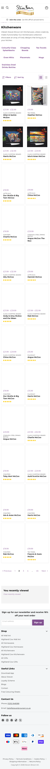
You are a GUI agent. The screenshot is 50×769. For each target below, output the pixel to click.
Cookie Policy (39, 759)
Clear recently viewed (12, 594)
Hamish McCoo (35, 277)
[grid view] (40, 77)
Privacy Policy (8, 759)
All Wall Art (6, 635)
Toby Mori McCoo (11, 476)
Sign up (38, 622)
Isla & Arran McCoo (36, 156)
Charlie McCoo (10, 237)
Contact (4, 688)
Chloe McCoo (34, 195)
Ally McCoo (8, 277)
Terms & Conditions (23, 759)
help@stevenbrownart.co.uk (19, 708)
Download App (7, 673)
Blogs (3, 684)
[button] (7, 120)
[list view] (46, 77)
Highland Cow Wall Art (11, 639)
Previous (7, 571)
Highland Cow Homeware (12, 647)
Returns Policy (35, 761)
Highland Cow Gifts (9, 662)
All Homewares (7, 643)
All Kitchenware (8, 650)
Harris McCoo (9, 156)
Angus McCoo (34, 357)
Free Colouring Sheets (10, 692)
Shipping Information (18, 761)
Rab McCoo (33, 316)
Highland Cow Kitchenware (12, 654)
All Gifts (4, 658)
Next (44, 571)
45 (37, 571)
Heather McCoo (35, 115)
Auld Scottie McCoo (37, 476)
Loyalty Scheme (8, 681)
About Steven (7, 677)
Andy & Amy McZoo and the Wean (12, 317)
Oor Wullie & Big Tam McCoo (11, 196)
